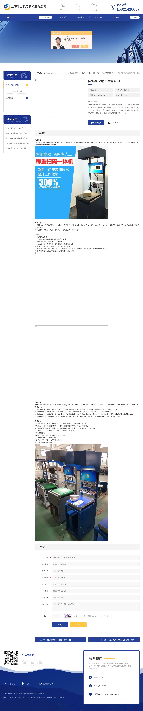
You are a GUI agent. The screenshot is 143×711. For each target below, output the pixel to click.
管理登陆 (61, 697)
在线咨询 (98, 123)
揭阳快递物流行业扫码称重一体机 (59, 640)
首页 (76, 73)
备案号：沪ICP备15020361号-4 (15, 697)
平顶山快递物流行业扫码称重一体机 (121, 640)
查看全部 (10, 98)
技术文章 (80, 17)
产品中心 (45, 17)
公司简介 (11, 684)
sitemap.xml (51, 697)
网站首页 (10, 17)
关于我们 (27, 17)
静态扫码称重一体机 (16, 91)
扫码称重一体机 (12, 85)
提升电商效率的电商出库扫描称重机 (18, 138)
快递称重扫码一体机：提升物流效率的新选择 (18, 148)
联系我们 (116, 17)
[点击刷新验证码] (68, 616)
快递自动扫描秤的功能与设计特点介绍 (18, 128)
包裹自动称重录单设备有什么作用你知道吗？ (18, 133)
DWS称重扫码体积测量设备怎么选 (17, 143)
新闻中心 (63, 17)
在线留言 (98, 17)
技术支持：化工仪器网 (37, 697)
